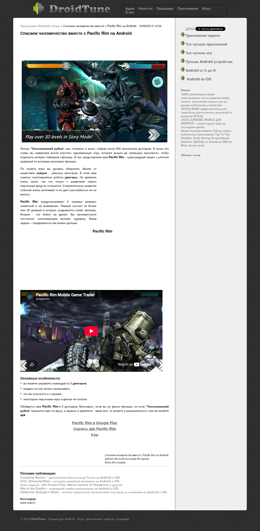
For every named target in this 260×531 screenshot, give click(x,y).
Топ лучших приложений (206, 44)
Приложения (188, 8)
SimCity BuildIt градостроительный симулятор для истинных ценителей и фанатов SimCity (206, 112)
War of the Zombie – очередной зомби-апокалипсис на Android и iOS (69, 488)
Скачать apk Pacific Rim (94, 428)
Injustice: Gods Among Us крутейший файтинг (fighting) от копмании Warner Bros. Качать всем (206, 141)
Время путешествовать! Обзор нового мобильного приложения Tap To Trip (206, 132)
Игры (206, 8)
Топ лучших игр (198, 52)
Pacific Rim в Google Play (94, 422)
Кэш (94, 434)
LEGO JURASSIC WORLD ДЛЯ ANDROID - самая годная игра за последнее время (203, 123)
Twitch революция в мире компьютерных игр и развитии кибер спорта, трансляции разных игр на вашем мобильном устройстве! (205, 99)
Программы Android (34, 26)
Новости (146, 8)
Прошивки (165, 8)
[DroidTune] (71, 16)
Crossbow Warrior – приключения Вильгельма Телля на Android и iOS (70, 477)
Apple (129, 8)
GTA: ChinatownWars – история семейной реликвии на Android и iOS (69, 481)
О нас (129, 12)
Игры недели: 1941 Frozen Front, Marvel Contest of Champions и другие (71, 485)
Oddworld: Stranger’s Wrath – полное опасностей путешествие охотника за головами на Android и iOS (93, 492)
